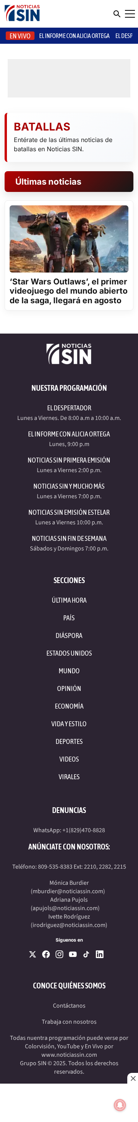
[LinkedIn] (100, 954)
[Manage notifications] (120, 1105)
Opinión (69, 688)
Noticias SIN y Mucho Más (69, 486)
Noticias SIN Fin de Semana (69, 538)
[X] (32, 954)
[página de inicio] (22, 14)
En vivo (20, 36)
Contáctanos (69, 1005)
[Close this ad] (132, 1078)
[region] (69, 1103)
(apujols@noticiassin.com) (65, 908)
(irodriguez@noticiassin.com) (69, 925)
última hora (69, 600)
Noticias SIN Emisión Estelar (69, 512)
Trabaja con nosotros (69, 1022)
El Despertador (69, 408)
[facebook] (46, 954)
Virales (69, 777)
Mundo (69, 671)
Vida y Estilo (69, 724)
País (69, 618)
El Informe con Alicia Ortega (69, 434)
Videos (69, 759)
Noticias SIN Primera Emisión (69, 460)
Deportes (69, 741)
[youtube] (73, 954)
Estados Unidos (69, 653)
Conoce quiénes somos (69, 985)
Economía (69, 706)
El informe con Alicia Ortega (74, 35)
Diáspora (69, 635)
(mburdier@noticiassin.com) (68, 891)
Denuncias (69, 810)
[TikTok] (86, 954)
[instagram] (59, 954)
